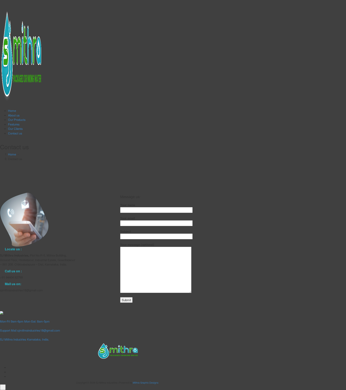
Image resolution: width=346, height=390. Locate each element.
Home (12, 110)
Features (14, 124)
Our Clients (15, 128)
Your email (127, 218)
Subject (125, 231)
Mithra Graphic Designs (145, 382)
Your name (127, 205)
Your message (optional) (137, 244)
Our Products (17, 119)
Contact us (15, 133)
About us (14, 115)
